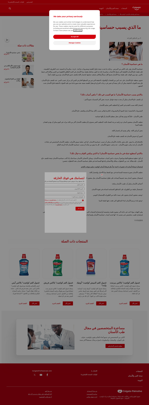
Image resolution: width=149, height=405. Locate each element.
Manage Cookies (74, 43)
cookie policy (77, 30)
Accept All (74, 37)
